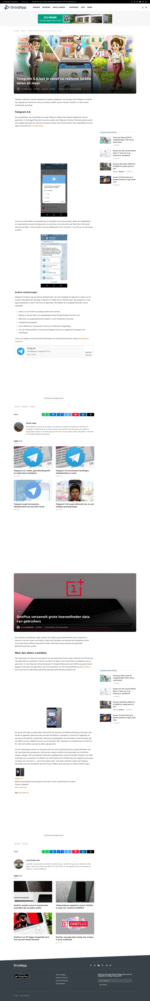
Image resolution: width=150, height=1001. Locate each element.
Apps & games (59, 7)
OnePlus (17, 843)
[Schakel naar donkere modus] (143, 7)
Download (88, 352)
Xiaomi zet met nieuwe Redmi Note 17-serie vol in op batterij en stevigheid (55, 2)
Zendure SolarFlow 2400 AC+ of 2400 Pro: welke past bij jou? (124, 166)
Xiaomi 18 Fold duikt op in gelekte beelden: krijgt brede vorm (124, 179)
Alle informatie (21, 787)
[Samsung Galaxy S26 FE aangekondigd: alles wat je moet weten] (105, 140)
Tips (83, 7)
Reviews (46, 7)
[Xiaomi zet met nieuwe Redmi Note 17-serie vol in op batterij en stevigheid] (105, 153)
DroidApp (16, 31)
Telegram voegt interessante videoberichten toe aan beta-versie (29, 505)
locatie (17, 406)
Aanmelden (103, 985)
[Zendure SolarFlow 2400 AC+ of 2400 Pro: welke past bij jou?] (105, 166)
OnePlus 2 (87, 667)
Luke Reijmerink (29, 627)
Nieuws (36, 7)
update (32, 406)
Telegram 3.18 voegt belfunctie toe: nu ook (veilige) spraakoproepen (75, 505)
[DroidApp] (15, 7)
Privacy (25, 843)
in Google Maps (37, 126)
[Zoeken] (146, 7)
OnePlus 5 (19, 779)
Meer (89, 7)
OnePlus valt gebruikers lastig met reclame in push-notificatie (75, 938)
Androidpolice (23, 793)
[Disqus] (54, 542)
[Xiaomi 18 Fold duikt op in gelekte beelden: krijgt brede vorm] (105, 180)
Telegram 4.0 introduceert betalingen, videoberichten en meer (72, 472)
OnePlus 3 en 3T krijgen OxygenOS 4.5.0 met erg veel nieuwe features (31, 938)
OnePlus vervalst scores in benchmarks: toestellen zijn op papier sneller (31, 906)
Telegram (31, 348)
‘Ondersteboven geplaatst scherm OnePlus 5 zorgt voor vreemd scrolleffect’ (74, 906)
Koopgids (73, 7)
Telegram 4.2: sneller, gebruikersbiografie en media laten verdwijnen (32, 472)
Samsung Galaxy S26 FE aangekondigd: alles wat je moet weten (123, 139)
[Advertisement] (54, 145)
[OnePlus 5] (20, 776)
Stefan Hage (28, 89)
